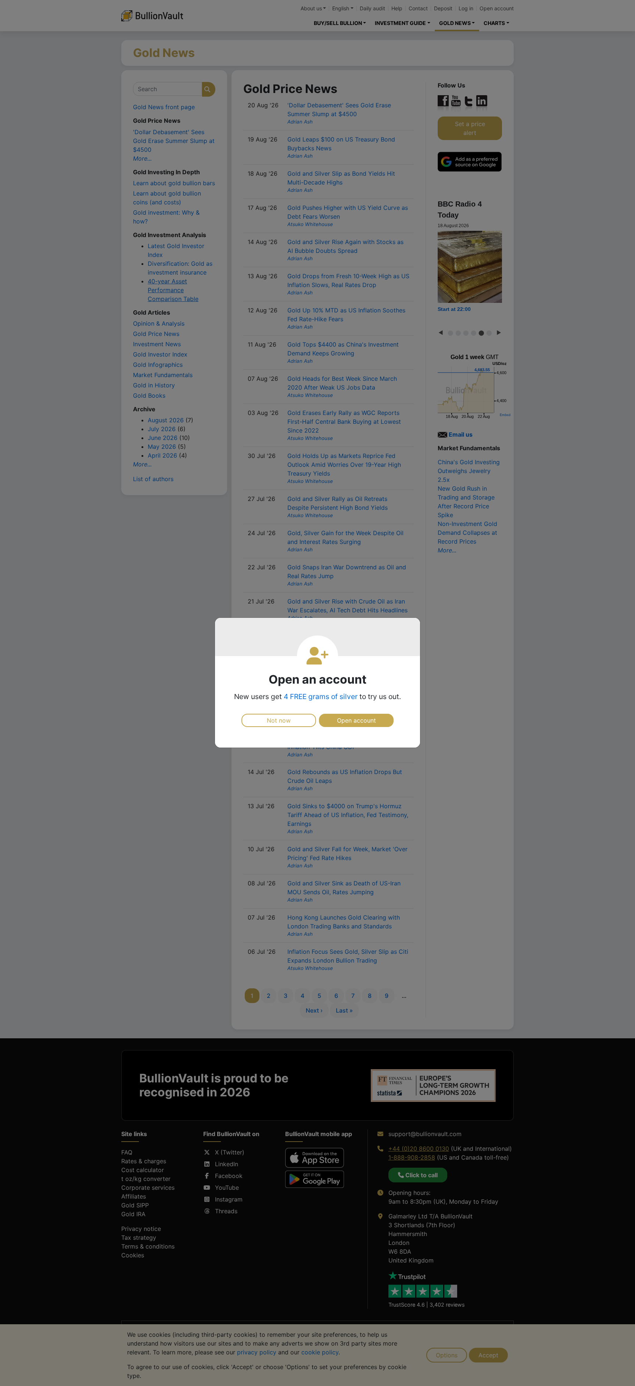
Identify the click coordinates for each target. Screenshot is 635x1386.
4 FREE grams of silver (321, 696)
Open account (356, 720)
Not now (279, 720)
